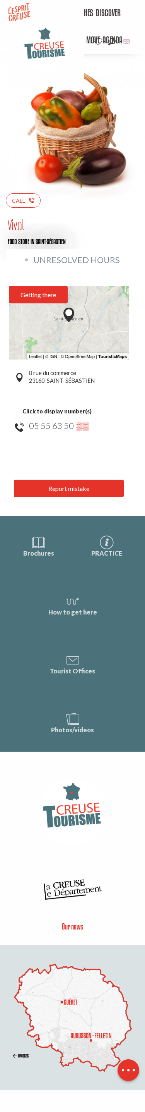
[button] (112, 41)
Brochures (38, 553)
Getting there (38, 294)
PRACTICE (106, 553)
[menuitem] (108, 13)
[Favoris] (99, 41)
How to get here (72, 612)
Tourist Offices (72, 671)
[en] (127, 41)
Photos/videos (72, 729)
